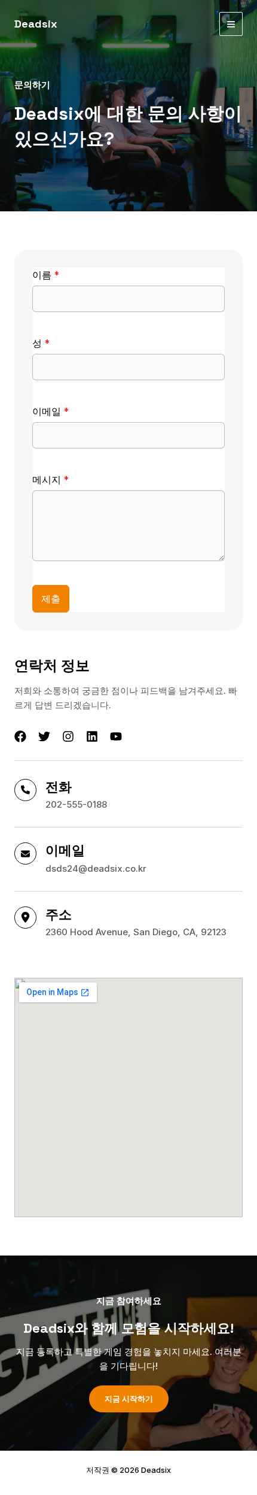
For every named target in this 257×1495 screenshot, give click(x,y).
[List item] (20, 736)
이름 (45, 275)
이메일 (50, 411)
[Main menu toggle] (231, 24)
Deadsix (35, 24)
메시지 (50, 480)
